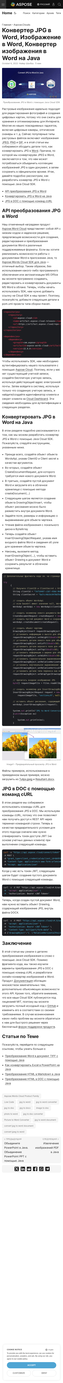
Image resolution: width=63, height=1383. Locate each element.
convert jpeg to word (14, 1131)
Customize (19, 1373)
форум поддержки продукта (36, 1026)
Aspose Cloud (24, 369)
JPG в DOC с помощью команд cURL (28, 201)
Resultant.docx (44, 779)
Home (7, 13)
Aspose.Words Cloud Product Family (21, 1096)
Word (35, 150)
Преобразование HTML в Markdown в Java (32, 1074)
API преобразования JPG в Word (25, 191)
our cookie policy (20, 1359)
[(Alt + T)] (15, 13)
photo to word (11, 1114)
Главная (6, 24)
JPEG (5, 142)
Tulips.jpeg (25, 779)
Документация (23, 980)
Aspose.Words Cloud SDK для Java (24, 262)
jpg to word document (45, 1120)
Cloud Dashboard (37, 398)
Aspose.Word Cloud (14, 228)
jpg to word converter (46, 1102)
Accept (31, 1365)
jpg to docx (25, 1108)
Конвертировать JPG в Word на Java (28, 196)
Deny (44, 1373)
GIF (21, 142)
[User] (53, 4)
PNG (13, 142)
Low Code (9, 1102)
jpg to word (24, 1102)
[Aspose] (21, 4)
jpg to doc (9, 1108)
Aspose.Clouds (22, 24)
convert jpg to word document (18, 1126)
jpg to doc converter (33, 1114)
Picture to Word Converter (16, 1120)
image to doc (42, 1108)
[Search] (59, 4)
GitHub (51, 1005)
